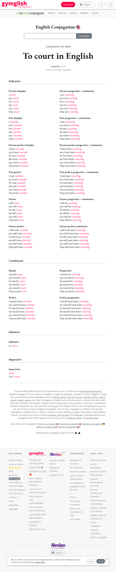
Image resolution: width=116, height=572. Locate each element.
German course (90, 397)
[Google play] (76, 432)
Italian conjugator (98, 537)
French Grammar (98, 460)
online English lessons (91, 391)
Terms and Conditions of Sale (76, 512)
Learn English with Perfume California (35, 481)
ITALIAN (95, 13)
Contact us (14, 497)
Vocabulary (97, 504)
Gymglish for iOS (37, 529)
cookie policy (40, 562)
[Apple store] (79, 432)
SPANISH (73, 13)
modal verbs (92, 418)
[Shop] (101, 4)
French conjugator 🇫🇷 (49, 424)
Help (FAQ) (14, 505)
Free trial (68, 4)
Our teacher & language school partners (77, 486)
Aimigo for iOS (56, 475)
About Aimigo (15, 460)
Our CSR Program (17, 490)
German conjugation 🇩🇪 (93, 424)
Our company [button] (15, 453)
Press (11, 501)
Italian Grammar (98, 500)
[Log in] (110, 4)
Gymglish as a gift (37, 471)
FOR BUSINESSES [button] (77, 453)
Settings (90, 561)
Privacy (73, 497)
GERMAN (84, 13)
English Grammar (98, 507)
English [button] (87, 4)
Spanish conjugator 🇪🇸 (70, 424)
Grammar (94, 485)
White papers (76, 479)
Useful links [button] (96, 453)
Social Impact (17, 493)
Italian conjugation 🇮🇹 (46, 427)
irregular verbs (74, 418)
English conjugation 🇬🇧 (69, 427)
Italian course (24, 400)
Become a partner (78, 471)
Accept (100, 561)
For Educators (76, 467)
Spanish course (74, 397)
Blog (11, 471)
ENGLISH (62, 13)
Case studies (76, 475)
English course (59, 397)
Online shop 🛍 (36, 467)
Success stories (16, 464)
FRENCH (51, 13)
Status (12, 509)
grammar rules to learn (59, 415)
